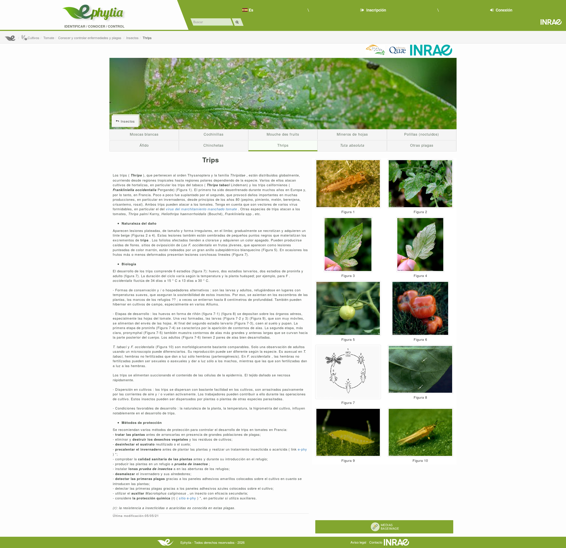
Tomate (48, 37)
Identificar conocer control (94, 26)
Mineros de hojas (352, 134)
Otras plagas (421, 145)
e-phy (302, 449)
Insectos (132, 37)
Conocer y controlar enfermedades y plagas (90, 37)
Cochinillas (214, 134)
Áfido (144, 145)
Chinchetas (213, 145)
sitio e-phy (188, 498)
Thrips (147, 37)
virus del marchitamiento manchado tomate (202, 209)
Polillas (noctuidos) (421, 134)
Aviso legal (358, 542)
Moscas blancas (144, 134)
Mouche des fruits (283, 134)
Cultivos (33, 37)
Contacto (375, 542)
